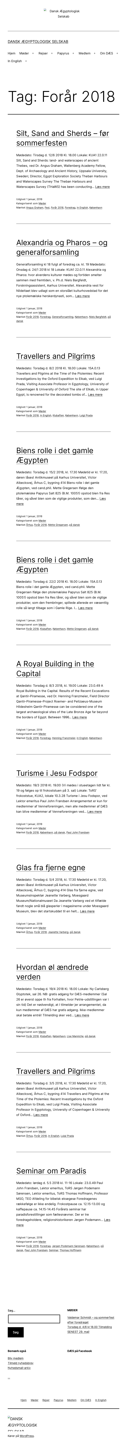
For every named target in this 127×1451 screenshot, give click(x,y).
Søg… (11, 1310)
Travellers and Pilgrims (55, 356)
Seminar (53, 1250)
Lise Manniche (75, 1036)
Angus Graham (34, 207)
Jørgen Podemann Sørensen (68, 1246)
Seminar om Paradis (51, 1170)
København (95, 207)
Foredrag (70, 207)
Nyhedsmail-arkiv (19, 1367)
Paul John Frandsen (77, 832)
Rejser (43, 53)
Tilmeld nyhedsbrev (20, 1363)
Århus (29, 524)
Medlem (84, 53)
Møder (24, 53)
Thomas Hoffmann (70, 1250)
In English (15, 61)
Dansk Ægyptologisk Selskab (38, 41)
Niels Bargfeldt (97, 316)
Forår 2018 (57, 207)
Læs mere (102, 187)
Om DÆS (106, 53)
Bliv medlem (16, 1358)
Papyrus (63, 53)
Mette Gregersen (58, 524)
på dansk (74, 524)
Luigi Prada (86, 415)
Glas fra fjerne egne (50, 867)
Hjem (11, 53)
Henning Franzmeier (63, 738)
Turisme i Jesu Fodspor (57, 773)
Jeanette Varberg (58, 932)
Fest (47, 207)
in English (82, 207)
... (9, 1377)
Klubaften (58, 415)
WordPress (27, 1436)
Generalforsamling (62, 316)
